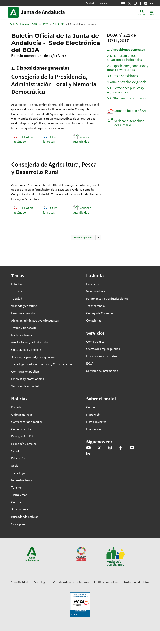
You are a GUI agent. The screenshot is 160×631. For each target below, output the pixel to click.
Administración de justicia (126, 82)
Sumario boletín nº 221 (130, 110)
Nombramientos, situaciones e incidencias (124, 57)
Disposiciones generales (126, 49)
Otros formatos (50, 139)
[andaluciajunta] (129, 3)
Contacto (90, 3)
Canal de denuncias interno (71, 582)
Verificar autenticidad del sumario (129, 123)
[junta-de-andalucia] (151, 3)
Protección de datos (136, 582)
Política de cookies (106, 582)
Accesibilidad (19, 582)
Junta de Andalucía (14, 12)
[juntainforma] (145, 3)
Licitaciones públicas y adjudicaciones (125, 90)
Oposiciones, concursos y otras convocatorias (127, 68)
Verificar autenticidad (81, 139)
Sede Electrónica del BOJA (24, 24)
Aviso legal (41, 582)
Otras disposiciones (122, 76)
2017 (45, 24)
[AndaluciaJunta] (140, 3)
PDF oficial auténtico (23, 139)
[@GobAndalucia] (123, 3)
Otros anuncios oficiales (126, 98)
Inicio (49, 12)
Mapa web (105, 3)
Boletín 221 (58, 24)
